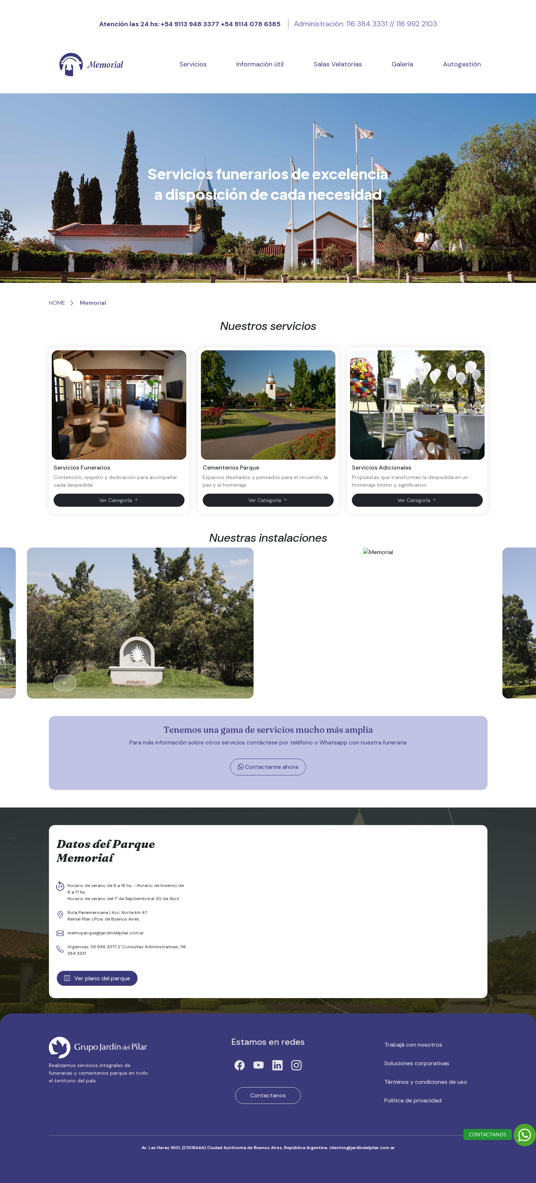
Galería (402, 64)
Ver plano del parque (101, 978)
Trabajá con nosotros (413, 1044)
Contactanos (268, 1095)
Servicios (193, 64)
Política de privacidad (413, 1100)
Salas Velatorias (338, 64)
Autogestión (462, 64)
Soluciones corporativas (416, 1063)
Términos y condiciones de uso (425, 1082)
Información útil (260, 64)
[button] (471, 683)
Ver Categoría (116, 500)
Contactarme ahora (271, 767)
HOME (57, 303)
